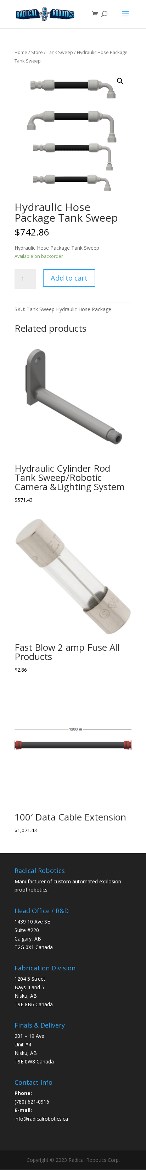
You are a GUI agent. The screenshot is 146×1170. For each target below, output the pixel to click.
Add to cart (69, 278)
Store (37, 52)
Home (21, 52)
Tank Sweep (60, 52)
